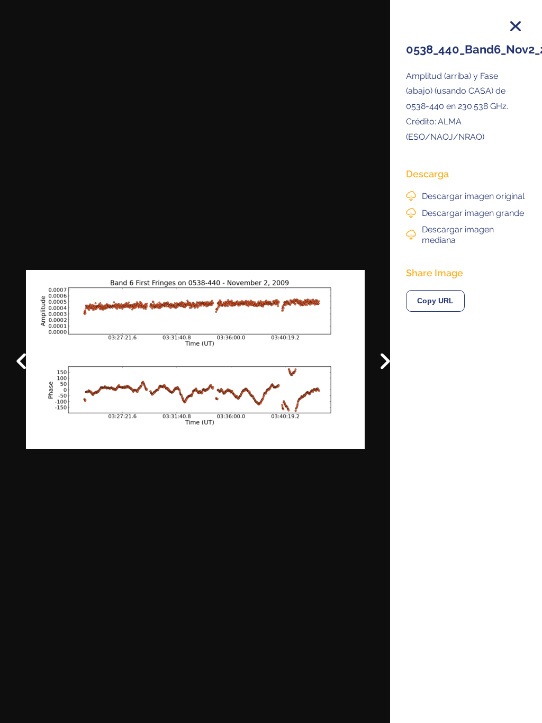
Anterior (28, 353)
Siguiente (377, 369)
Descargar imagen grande (473, 213)
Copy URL (435, 301)
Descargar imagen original (473, 196)
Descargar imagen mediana (458, 234)
